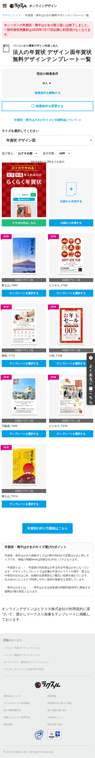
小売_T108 (55, 355)
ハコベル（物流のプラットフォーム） (22, 655)
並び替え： (9, 153)
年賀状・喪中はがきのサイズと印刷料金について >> (47, 120)
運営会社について (12, 696)
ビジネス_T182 (58, 285)
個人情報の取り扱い (57, 710)
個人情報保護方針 (12, 710)
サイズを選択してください (20, 131)
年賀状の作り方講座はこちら (47, 528)
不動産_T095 (9, 426)
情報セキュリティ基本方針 (17, 717)
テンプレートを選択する (24, 293)
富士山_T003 (9, 285)
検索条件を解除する (48, 92)
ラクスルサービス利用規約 (17, 703)
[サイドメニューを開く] (4, 5)
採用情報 (52, 696)
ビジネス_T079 (58, 426)
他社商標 (8, 724)
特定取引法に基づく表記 (60, 703)
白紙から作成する (71, 222)
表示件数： (50, 153)
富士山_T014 (9, 496)
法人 (45, 83)
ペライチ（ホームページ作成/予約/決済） (24, 669)
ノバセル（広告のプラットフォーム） (22, 648)
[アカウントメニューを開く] (90, 5)
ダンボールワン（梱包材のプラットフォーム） (27, 662)
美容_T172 (8, 355)
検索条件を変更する (50, 106)
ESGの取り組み (55, 724)
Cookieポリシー (55, 717)
